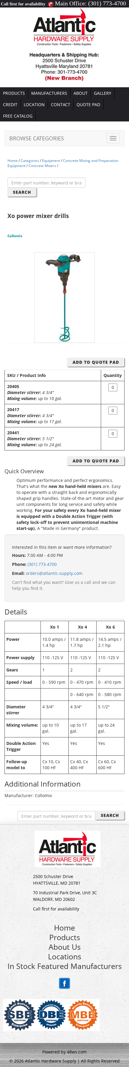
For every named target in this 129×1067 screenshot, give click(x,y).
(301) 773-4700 (107, 3)
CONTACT (60, 104)
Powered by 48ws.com (64, 1052)
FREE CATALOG (17, 116)
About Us (65, 947)
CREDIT (10, 104)
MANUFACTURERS (49, 93)
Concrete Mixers (42, 165)
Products (64, 937)
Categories (30, 160)
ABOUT (81, 93)
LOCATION (34, 104)
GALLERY (102, 93)
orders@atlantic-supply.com (54, 573)
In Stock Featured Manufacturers (65, 966)
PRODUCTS (14, 93)
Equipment (51, 160)
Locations (64, 956)
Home (13, 160)
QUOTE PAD (88, 104)
